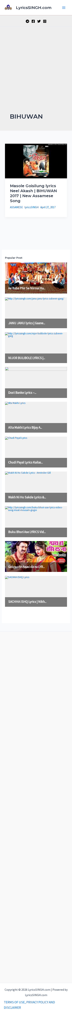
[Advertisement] (36, 74)
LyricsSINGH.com (33, 7)
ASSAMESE (16, 207)
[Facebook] (33, 21)
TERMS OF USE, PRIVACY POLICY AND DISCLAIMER (29, 1005)
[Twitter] (39, 21)
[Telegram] (27, 21)
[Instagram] (44, 21)
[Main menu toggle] (64, 7)
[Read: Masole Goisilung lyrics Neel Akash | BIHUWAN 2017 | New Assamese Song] (36, 161)
